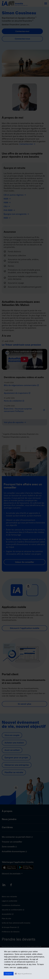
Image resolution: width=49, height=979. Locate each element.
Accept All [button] (9, 974)
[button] (23, 973)
